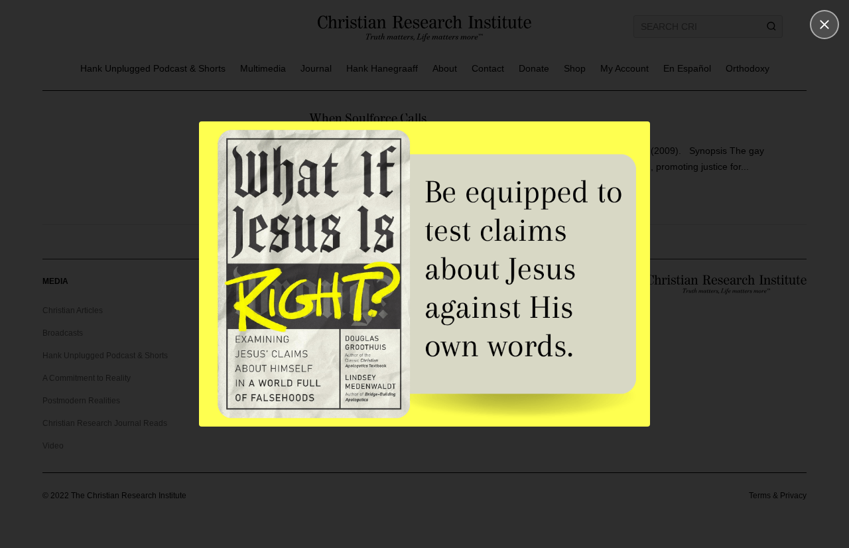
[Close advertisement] (824, 24)
